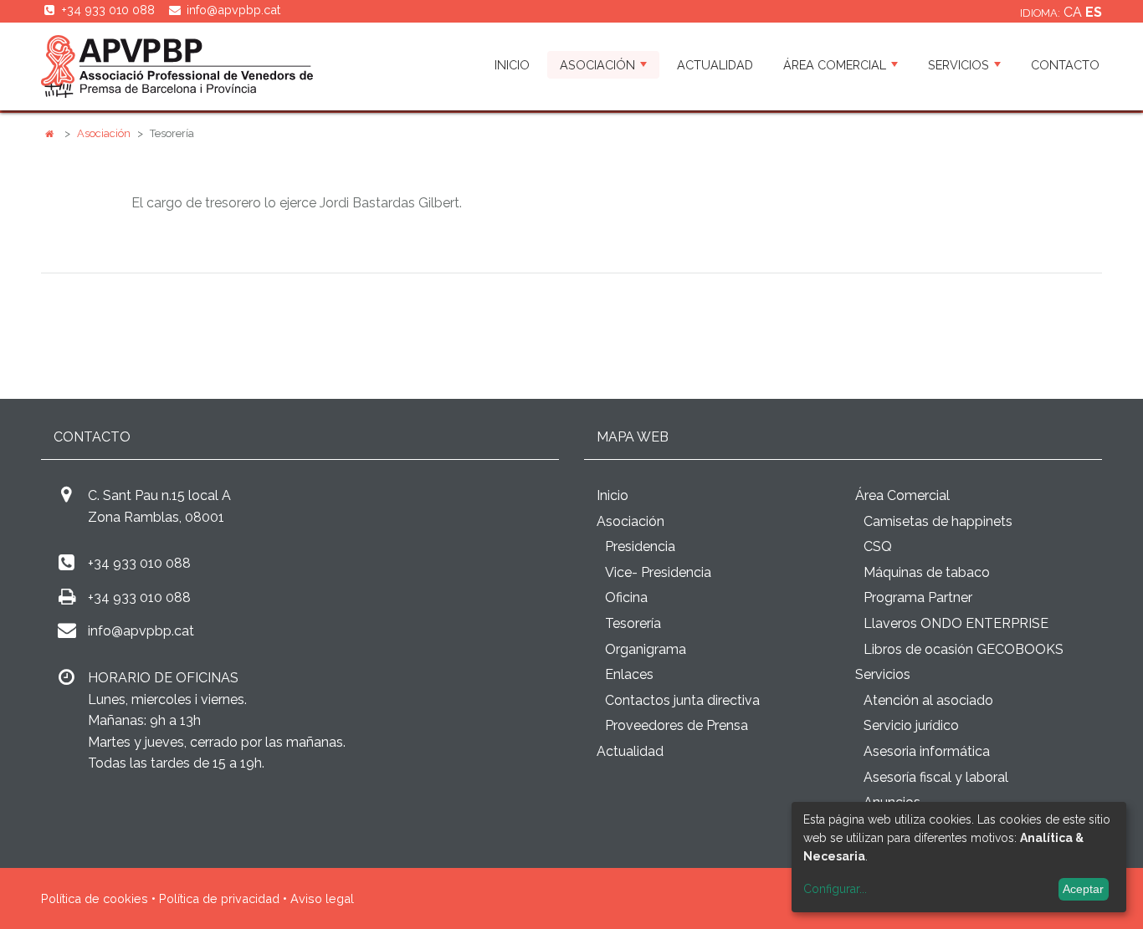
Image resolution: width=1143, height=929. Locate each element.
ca (1074, 12)
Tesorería (633, 623)
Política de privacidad (219, 898)
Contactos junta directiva (682, 700)
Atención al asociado (928, 700)
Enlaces (629, 674)
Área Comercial (834, 65)
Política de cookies (94, 898)
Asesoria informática (927, 751)
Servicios (958, 65)
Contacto (1065, 65)
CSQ (878, 546)
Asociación (597, 65)
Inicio (512, 65)
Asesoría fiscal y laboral (936, 777)
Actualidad (715, 65)
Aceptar (1083, 889)
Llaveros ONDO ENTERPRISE (956, 623)
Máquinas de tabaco (927, 572)
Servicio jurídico (911, 725)
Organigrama (645, 649)
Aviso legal (322, 898)
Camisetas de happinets (938, 521)
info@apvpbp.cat (233, 10)
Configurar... (835, 889)
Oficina (626, 597)
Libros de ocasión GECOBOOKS (964, 649)
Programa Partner (918, 597)
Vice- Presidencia (658, 572)
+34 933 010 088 (139, 563)
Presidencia (640, 546)
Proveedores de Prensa (676, 725)
